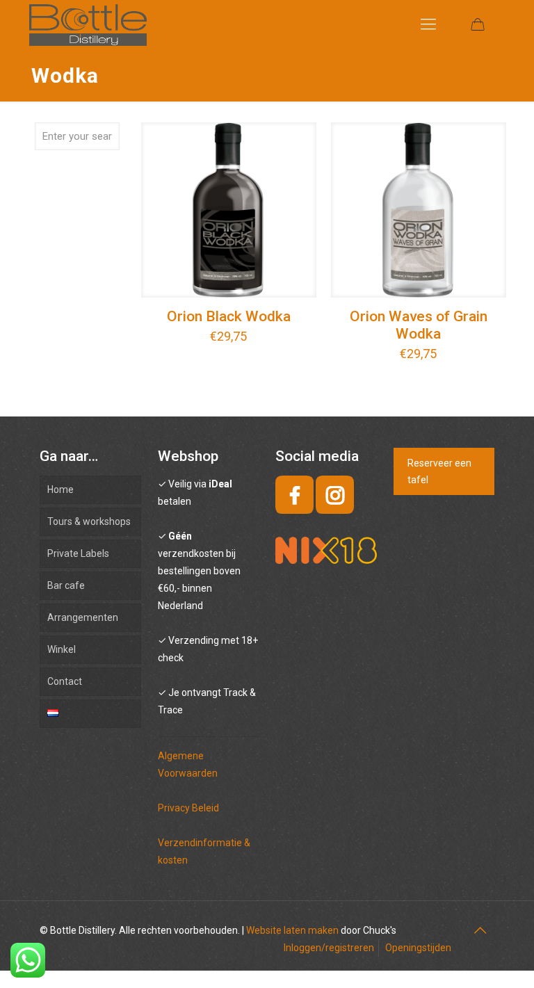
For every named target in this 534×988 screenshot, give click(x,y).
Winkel (61, 649)
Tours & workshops (89, 521)
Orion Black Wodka (229, 316)
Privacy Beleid (188, 807)
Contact (64, 681)
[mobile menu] (428, 24)
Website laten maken (292, 930)
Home (60, 489)
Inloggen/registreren (329, 947)
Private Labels (78, 553)
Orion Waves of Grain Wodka (418, 325)
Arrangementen (82, 617)
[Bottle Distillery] (88, 24)
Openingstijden (418, 947)
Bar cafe (66, 585)
